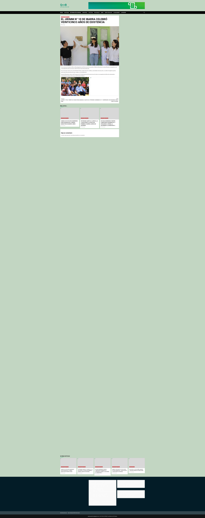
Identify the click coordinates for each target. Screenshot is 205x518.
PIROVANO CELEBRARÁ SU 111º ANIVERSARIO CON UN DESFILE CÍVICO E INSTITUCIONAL (104, 100)
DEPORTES (84, 12)
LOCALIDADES (116, 12)
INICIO (61, 12)
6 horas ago (63, 125)
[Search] (144, 12)
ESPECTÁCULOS (108, 12)
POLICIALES (97, 12)
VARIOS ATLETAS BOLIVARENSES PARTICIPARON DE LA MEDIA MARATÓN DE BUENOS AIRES (69, 122)
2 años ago (63, 24)
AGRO (102, 12)
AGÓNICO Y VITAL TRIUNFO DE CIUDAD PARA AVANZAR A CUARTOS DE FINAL (75, 100)
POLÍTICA (91, 12)
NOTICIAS (66, 12)
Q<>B (63, 5)
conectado (72, 135)
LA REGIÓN (123, 12)
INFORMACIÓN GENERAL (75, 12)
